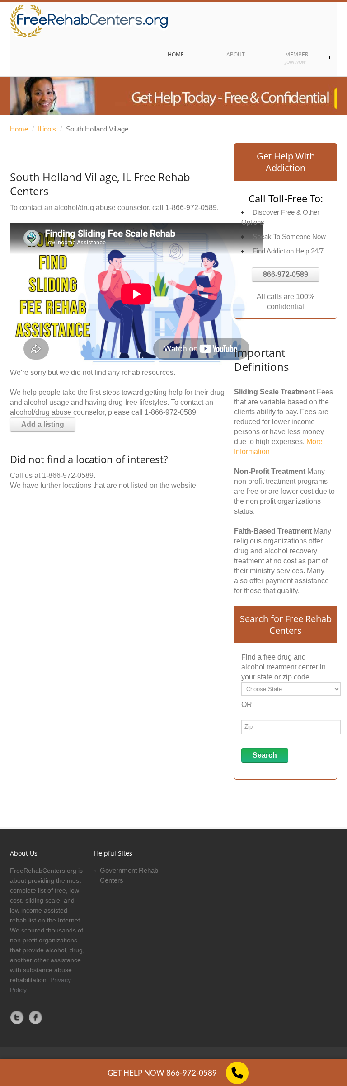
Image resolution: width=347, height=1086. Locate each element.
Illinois (47, 129)
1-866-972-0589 (191, 207)
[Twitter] (17, 1017)
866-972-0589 (285, 274)
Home (19, 129)
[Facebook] (35, 1017)
